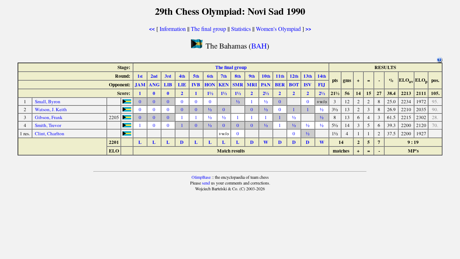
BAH (259, 45)
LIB (168, 84)
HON (209, 84)
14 (321, 75)
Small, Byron (47, 101)
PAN (266, 84)
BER (280, 84)
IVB (196, 84)
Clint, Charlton (49, 133)
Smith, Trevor (48, 125)
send (206, 183)
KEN (223, 84)
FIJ (321, 84)
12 (294, 75)
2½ (266, 93)
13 (307, 75)
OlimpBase (201, 177)
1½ (210, 93)
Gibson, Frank (49, 117)
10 (266, 75)
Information (173, 28)
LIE (182, 84)
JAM (140, 84)
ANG (154, 84)
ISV (308, 84)
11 (280, 75)
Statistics (241, 28)
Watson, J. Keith (51, 109)
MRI (252, 84)
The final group (208, 28)
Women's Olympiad (278, 28)
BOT (294, 84)
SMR (238, 84)
